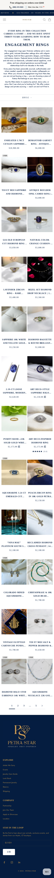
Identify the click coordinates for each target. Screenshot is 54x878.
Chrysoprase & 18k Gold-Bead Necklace (40, 594)
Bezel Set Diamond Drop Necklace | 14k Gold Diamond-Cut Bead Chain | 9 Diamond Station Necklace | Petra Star (40, 291)
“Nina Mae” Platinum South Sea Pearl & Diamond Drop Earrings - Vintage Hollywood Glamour (14, 544)
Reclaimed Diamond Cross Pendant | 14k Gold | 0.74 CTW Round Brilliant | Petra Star (40, 544)
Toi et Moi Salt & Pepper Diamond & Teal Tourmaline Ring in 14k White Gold (40, 644)
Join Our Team (8, 810)
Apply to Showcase (10, 814)
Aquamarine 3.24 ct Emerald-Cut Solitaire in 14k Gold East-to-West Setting (14, 495)
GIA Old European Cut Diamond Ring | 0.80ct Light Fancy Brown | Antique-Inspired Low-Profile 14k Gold (14, 242)
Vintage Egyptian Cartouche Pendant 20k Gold (14, 644)
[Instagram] (11, 862)
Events (5, 769)
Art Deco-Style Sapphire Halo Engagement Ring (40, 391)
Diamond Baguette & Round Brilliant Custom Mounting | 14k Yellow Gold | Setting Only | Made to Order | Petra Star (40, 341)
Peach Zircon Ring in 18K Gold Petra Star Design (40, 495)
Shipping (6, 791)
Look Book (7, 778)
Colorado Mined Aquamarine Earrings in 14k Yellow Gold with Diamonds (14, 594)
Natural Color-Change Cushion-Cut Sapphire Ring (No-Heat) (40, 242)
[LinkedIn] (19, 862)
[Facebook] (4, 862)
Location (6, 818)
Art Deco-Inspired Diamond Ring (40, 441)
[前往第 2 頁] (42, 705)
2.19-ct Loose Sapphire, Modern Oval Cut (14, 391)
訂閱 (9, 852)
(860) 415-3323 (18, 7)
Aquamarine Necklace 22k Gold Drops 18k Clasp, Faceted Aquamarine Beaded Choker (40, 694)
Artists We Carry (9, 765)
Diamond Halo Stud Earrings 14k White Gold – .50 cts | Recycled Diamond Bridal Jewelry (14, 694)
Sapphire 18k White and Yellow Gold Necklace (14, 341)
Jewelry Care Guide (10, 774)
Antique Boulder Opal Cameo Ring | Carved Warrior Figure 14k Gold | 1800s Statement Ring (40, 192)
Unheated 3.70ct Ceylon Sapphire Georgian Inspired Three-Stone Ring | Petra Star (14, 142)
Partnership (7, 805)
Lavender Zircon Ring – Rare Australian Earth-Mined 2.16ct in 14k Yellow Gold (14, 291)
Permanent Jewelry (10, 782)
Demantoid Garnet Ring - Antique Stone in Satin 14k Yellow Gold (40, 142)
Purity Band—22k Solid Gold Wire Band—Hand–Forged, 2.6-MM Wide (14, 441)
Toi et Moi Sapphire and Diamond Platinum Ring (14, 192)
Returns (5, 787)
